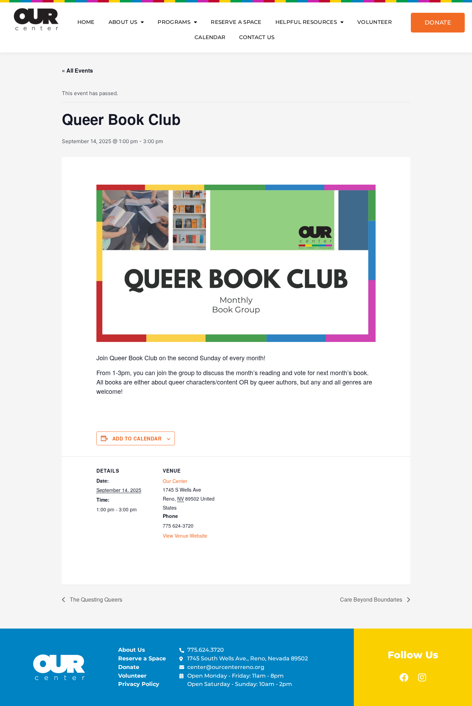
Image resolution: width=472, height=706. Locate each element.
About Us (122, 22)
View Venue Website (185, 535)
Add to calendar (136, 438)
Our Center (175, 480)
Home (86, 22)
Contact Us (256, 37)
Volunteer (374, 22)
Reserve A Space (236, 22)
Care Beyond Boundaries (372, 599)
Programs (174, 22)
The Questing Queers (95, 599)
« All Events (77, 70)
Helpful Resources (306, 22)
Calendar (210, 37)
